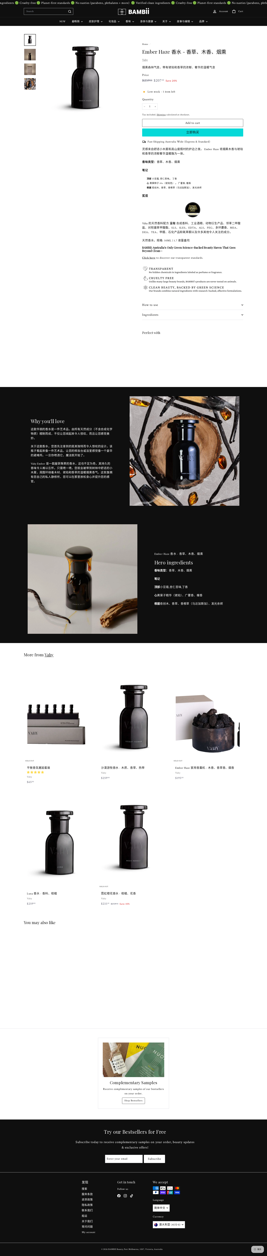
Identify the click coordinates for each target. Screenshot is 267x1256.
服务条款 (87, 1194)
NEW (62, 21)
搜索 (84, 1189)
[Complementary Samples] (133, 1060)
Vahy (145, 60)
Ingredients (150, 315)
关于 (165, 21)
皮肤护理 (94, 21)
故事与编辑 (184, 21)
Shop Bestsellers (133, 1100)
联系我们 (87, 1210)
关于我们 (87, 1221)
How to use (150, 305)
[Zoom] (85, 80)
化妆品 (113, 21)
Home (145, 44)
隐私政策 (87, 1205)
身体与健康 (147, 21)
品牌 (202, 21)
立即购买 (192, 132)
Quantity (147, 99)
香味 (129, 21)
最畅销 (76, 21)
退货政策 (87, 1199)
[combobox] (48, 11)
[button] (35, 772)
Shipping (161, 114)
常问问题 (87, 1227)
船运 (84, 1216)
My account (88, 1232)
